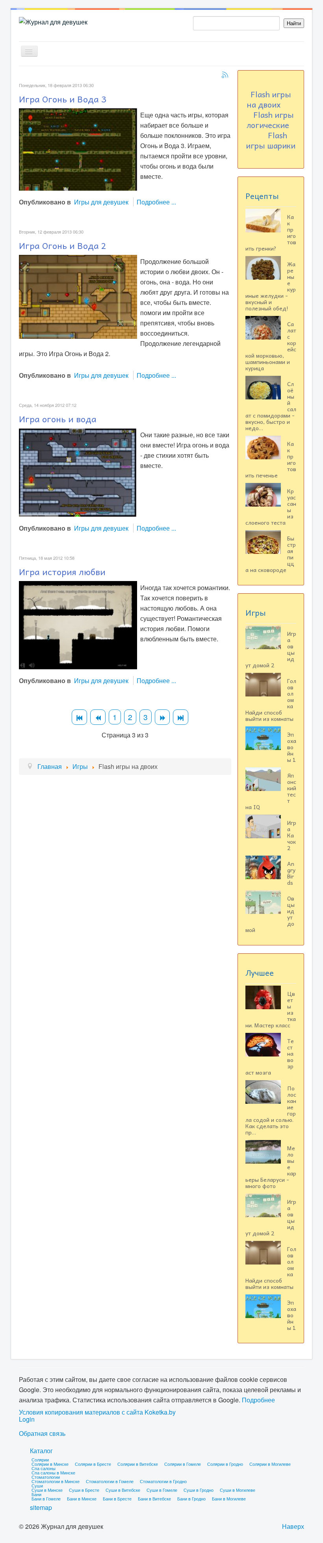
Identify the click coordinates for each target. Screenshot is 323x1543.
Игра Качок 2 (291, 835)
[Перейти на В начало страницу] (79, 717)
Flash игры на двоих (269, 99)
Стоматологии (46, 1477)
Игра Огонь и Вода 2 (62, 245)
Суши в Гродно (198, 1490)
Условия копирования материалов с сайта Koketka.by (97, 1412)
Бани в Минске (82, 1498)
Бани (36, 1494)
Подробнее (258, 1399)
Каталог (41, 1450)
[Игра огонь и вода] (78, 471)
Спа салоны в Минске (53, 1472)
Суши (37, 1485)
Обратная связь (42, 1433)
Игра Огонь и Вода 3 (62, 99)
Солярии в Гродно (225, 1464)
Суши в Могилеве (237, 1490)
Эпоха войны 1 (291, 747)
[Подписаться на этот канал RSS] (225, 75)
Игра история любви (62, 571)
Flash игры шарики (270, 140)
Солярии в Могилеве (270, 1464)
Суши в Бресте (84, 1490)
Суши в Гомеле (162, 1490)
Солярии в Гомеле (182, 1464)
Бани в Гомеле (46, 1498)
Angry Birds (291, 873)
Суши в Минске (47, 1490)
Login (27, 1419)
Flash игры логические (270, 119)
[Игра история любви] (78, 624)
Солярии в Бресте (93, 1464)
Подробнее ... (156, 201)
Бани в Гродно (191, 1498)
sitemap (41, 1507)
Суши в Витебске (123, 1490)
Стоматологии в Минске (56, 1481)
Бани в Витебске (154, 1498)
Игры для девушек (101, 201)
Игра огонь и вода (58, 419)
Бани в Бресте (117, 1498)
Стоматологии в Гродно (163, 1481)
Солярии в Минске (50, 1464)
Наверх (293, 1526)
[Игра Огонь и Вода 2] (78, 296)
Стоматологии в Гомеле (110, 1481)
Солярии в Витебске (137, 1464)
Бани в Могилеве (229, 1498)
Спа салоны (44, 1468)
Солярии (40, 1459)
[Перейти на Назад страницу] (98, 717)
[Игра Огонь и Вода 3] (78, 148)
